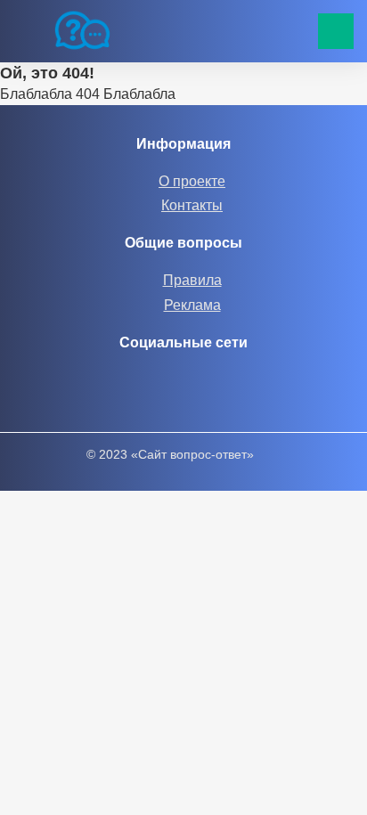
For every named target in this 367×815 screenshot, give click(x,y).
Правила (192, 280)
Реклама (192, 305)
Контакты (192, 205)
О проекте (192, 181)
